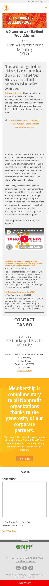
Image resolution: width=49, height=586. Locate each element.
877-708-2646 (10, 531)
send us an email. (26, 561)
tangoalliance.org (24, 370)
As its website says (13, 93)
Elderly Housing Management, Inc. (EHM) (20, 292)
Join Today (24, 458)
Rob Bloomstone (13, 268)
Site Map (31, 577)
